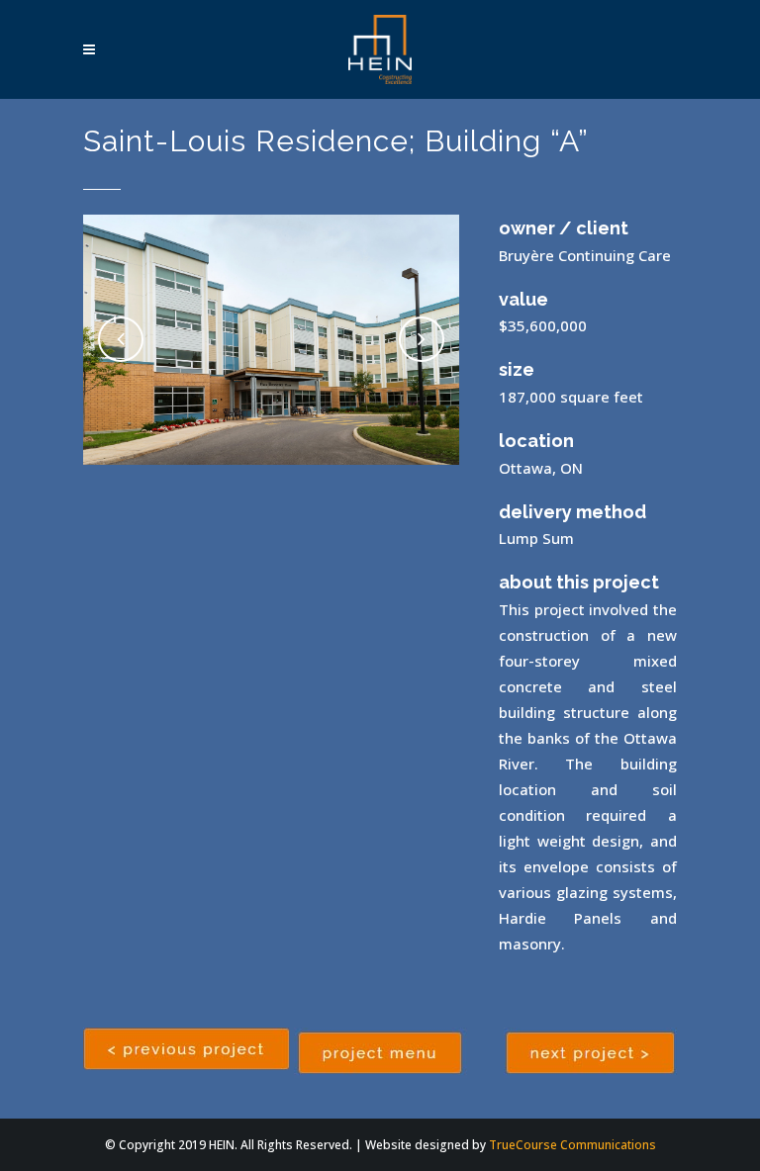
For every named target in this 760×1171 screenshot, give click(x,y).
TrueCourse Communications (572, 1144)
